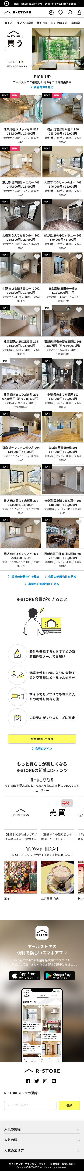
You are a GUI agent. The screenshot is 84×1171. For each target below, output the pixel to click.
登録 (69, 1105)
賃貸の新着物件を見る (25, 576)
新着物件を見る (43, 87)
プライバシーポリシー (36, 1164)
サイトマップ (16, 1164)
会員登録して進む (42, 739)
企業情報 (55, 1164)
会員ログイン (43, 748)
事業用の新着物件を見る (43, 584)
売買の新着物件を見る (62, 576)
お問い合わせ (69, 1164)
